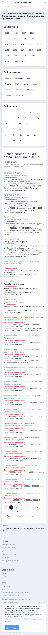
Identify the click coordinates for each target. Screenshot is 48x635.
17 (33, 123)
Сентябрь (19, 89)
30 (21, 140)
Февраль (19, 78)
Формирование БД (8, 548)
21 (27, 129)
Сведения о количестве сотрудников (15, 592)
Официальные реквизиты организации (16, 599)
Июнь (25, 84)
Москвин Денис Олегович (23, 480)
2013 (7, 50)
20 (20, 129)
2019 (32, 38)
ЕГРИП (4, 573)
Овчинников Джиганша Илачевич (19, 424)
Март (29, 78)
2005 (32, 55)
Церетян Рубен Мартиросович (23, 452)
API (3, 551)
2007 (16, 55)
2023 (32, 33)
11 (31, 118)
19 (13, 129)
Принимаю (11, 628)
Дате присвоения (20, 13)
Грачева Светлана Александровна (22, 396)
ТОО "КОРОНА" (10, 299)
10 (25, 118)
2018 (7, 44)
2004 (7, 61)
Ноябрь (8, 95)
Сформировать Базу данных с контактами (22, 516)
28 (6, 140)
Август (8, 89)
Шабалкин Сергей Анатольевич (23, 410)
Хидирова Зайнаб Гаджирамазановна (23, 318)
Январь (8, 78)
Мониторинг (6, 557)
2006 (24, 55)
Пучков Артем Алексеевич (22, 336)
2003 (16, 61)
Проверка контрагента (10, 561)
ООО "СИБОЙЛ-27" (12, 239)
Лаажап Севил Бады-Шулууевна (22, 350)
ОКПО (4, 583)
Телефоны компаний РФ (10, 596)
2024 (24, 33)
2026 (7, 33)
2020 (23, 38)
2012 (15, 50)
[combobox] (24, 7)
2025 (16, 33)
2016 (23, 44)
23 (6, 135)
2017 (15, 44)
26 (28, 135)
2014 (39, 44)
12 (38, 118)
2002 (24, 61)
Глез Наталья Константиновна (21, 466)
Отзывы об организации (10, 602)
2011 (23, 50)
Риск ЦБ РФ (6, 586)
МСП (3, 580)
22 (34, 129)
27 (35, 135)
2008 (7, 55)
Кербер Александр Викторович (15, 175)
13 (6, 123)
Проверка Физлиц (8, 544)
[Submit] (43, 6)
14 (13, 123)
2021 (15, 38)
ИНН (3, 589)
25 (21, 135)
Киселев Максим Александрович (16, 219)
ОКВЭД (4, 576)
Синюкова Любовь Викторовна (23, 368)
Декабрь (19, 95)
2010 (31, 50)
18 (6, 129)
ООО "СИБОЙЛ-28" (12, 173)
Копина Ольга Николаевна (22, 494)
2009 (39, 50)
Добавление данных (9, 554)
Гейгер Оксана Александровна (22, 438)
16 (27, 123)
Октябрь (30, 89)
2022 (7, 38)
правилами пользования (26, 612)
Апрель (8, 84)
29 (14, 140)
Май (17, 84)
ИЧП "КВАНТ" (9, 281)
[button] (45, 2)
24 (14, 135)
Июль (34, 84)
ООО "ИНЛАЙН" (10, 217)
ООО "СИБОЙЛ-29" (12, 195)
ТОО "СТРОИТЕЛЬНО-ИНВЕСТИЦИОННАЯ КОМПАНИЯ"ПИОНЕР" (21, 262)
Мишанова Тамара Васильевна (23, 382)
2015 (31, 44)
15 (20, 123)
